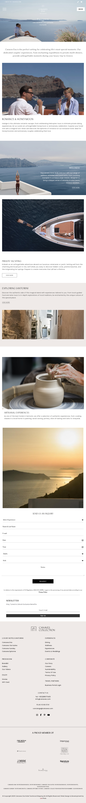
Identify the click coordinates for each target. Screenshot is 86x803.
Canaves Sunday (8, 648)
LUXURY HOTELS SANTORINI (12, 638)
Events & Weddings (52, 651)
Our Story (49, 663)
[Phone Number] (78, 2)
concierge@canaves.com (43, 708)
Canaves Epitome (9, 651)
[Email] (81, 2)
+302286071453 (45, 697)
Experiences (49, 648)
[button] (4, 9)
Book (81, 9)
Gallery (5, 666)
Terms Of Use (50, 672)
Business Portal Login (53, 685)
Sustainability (50, 669)
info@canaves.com (43, 699)
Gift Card (5, 682)
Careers (48, 666)
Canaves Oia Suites (9, 645)
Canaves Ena (7, 642)
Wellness (48, 645)
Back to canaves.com (13, 2)
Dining (47, 642)
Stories (4, 679)
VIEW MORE (76, 187)
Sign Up (43, 616)
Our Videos (6, 669)
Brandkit (5, 663)
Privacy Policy (43, 592)
